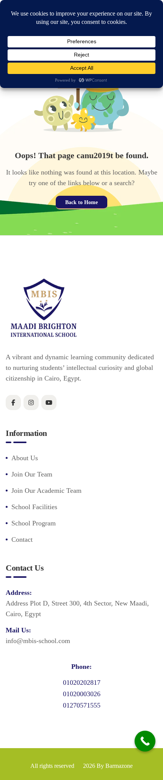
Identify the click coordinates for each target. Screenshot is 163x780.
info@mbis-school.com (38, 641)
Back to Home (81, 202)
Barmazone (119, 766)
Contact (22, 539)
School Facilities (34, 507)
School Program (33, 523)
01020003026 (81, 694)
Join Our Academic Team (46, 490)
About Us (24, 458)
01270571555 (81, 705)
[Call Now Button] (145, 741)
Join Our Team (31, 474)
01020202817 (81, 682)
